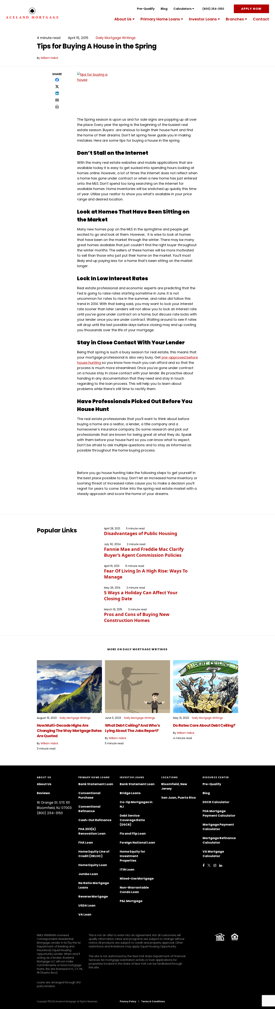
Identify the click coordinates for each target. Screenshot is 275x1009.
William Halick (49, 58)
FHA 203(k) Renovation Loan (92, 831)
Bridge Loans (130, 793)
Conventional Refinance (89, 808)
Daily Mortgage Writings (116, 37)
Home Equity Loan (92, 865)
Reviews (43, 793)
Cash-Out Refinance (94, 820)
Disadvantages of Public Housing (140, 533)
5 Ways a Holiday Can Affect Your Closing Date (141, 595)
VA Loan (84, 914)
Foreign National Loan (137, 842)
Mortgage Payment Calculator (218, 826)
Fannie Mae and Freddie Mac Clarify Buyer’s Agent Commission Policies (144, 552)
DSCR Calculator (216, 802)
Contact (261, 19)
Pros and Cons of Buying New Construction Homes (136, 617)
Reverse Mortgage (93, 896)
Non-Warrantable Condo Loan (134, 889)
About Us (123, 19)
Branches (235, 19)
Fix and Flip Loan (133, 833)
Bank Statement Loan (95, 784)
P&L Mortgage (131, 901)
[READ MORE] (69, 686)
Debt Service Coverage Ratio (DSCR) (132, 820)
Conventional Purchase (89, 795)
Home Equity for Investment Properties (132, 856)
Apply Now (251, 9)
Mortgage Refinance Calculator (219, 840)
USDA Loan (86, 905)
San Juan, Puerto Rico (178, 797)
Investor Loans (203, 19)
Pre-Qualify (146, 9)
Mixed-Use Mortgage (137, 878)
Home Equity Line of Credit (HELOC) (93, 853)
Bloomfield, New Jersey (174, 786)
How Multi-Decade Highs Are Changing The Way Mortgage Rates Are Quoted (69, 730)
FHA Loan (85, 842)
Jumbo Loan (88, 874)
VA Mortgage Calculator (213, 853)
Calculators (182, 9)
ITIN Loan (127, 869)
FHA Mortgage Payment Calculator (219, 813)
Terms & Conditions (153, 1001)
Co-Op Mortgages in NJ (136, 804)
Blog (164, 9)
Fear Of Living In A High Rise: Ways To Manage (146, 574)
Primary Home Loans (160, 19)
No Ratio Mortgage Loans (93, 885)
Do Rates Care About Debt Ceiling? (204, 725)
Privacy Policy (128, 1001)
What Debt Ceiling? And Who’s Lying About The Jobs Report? (132, 728)
